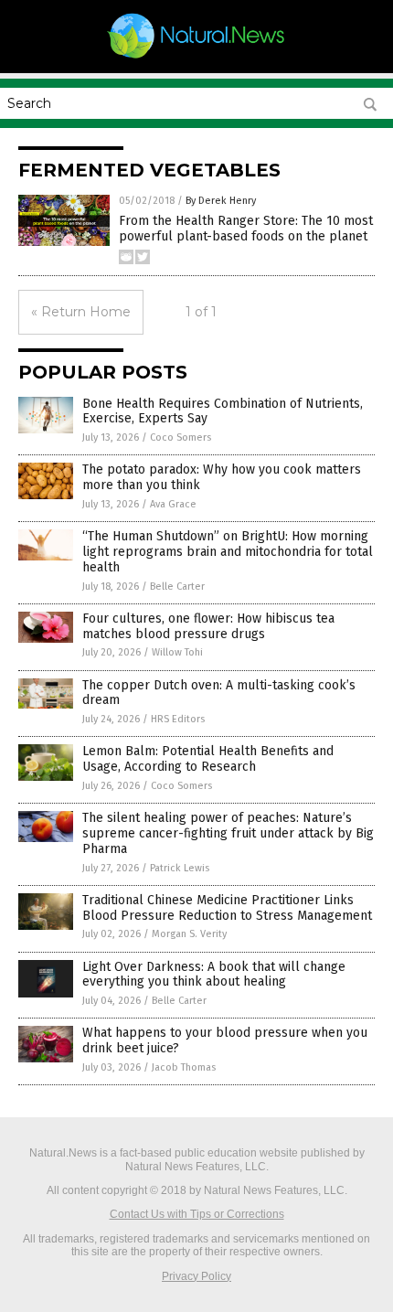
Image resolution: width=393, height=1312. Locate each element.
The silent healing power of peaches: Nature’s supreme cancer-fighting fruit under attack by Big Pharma (228, 833)
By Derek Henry (221, 201)
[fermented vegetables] (196, 57)
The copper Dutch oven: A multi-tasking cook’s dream (219, 693)
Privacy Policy (196, 1276)
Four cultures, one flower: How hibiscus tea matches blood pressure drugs (208, 626)
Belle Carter (177, 586)
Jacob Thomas (184, 1067)
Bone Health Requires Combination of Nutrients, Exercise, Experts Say (222, 411)
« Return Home (81, 312)
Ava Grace (173, 504)
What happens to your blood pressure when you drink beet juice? (224, 1040)
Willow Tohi (177, 652)
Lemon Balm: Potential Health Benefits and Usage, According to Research (208, 758)
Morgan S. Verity (189, 934)
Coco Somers (180, 437)
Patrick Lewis (179, 868)
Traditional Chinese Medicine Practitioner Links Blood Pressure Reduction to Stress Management (227, 907)
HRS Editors (178, 719)
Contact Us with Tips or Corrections (197, 1214)
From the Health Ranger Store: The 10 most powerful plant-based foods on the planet (246, 228)
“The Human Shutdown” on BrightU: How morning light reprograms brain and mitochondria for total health (227, 551)
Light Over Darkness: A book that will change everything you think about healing (213, 974)
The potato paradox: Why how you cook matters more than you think (221, 477)
